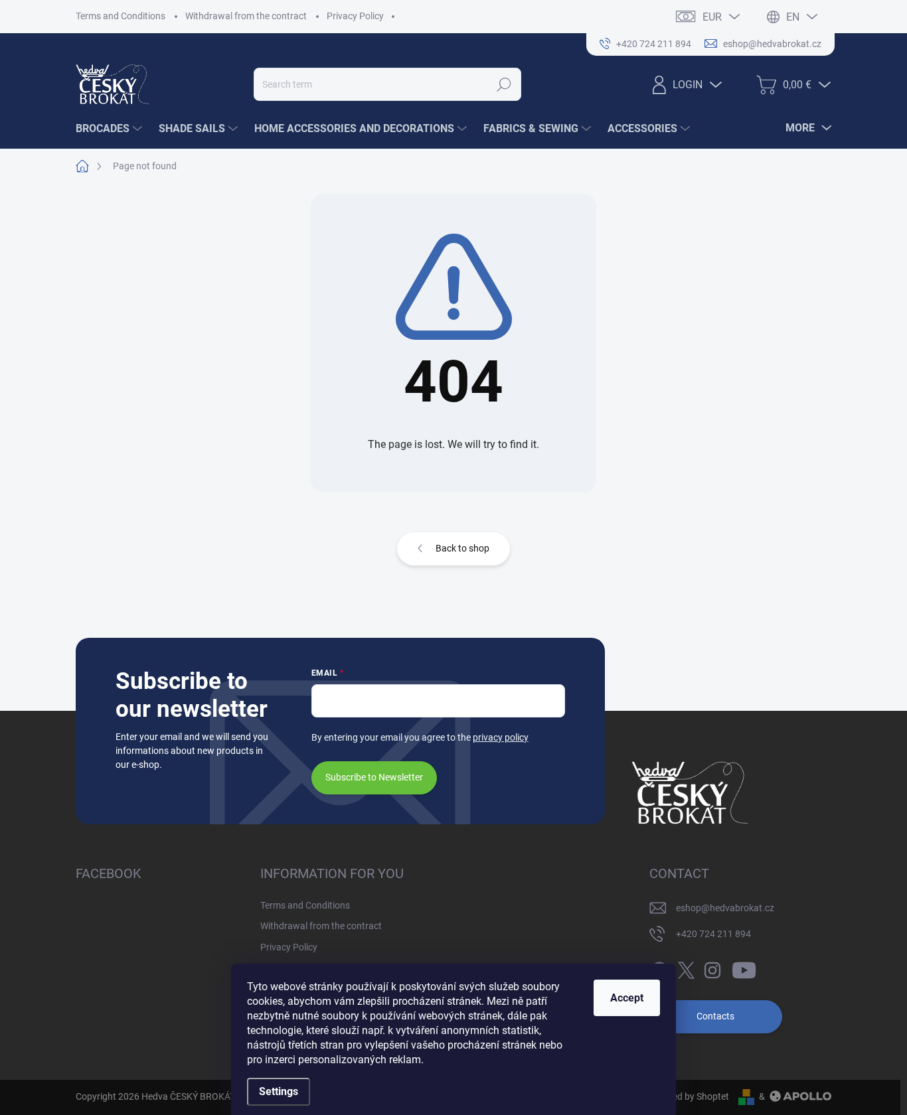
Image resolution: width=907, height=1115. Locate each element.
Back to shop (462, 548)
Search (503, 84)
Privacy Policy (355, 16)
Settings (278, 1091)
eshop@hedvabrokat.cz (725, 908)
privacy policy (501, 737)
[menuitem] (110, 129)
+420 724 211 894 (713, 934)
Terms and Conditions (120, 16)
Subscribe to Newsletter (374, 777)
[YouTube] (744, 968)
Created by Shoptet (689, 1096)
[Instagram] (712, 968)
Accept (626, 998)
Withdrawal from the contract (246, 16)
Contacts (715, 1016)
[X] (686, 968)
